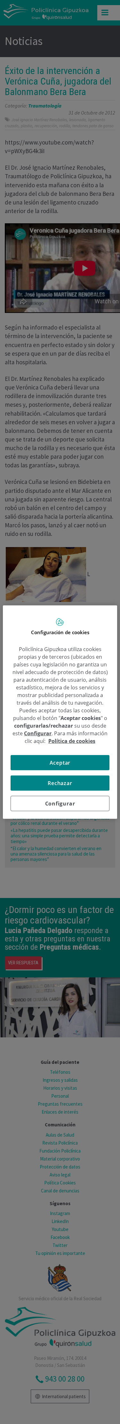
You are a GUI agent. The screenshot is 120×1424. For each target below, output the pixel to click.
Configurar (60, 803)
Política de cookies (71, 740)
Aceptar (60, 762)
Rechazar (60, 782)
